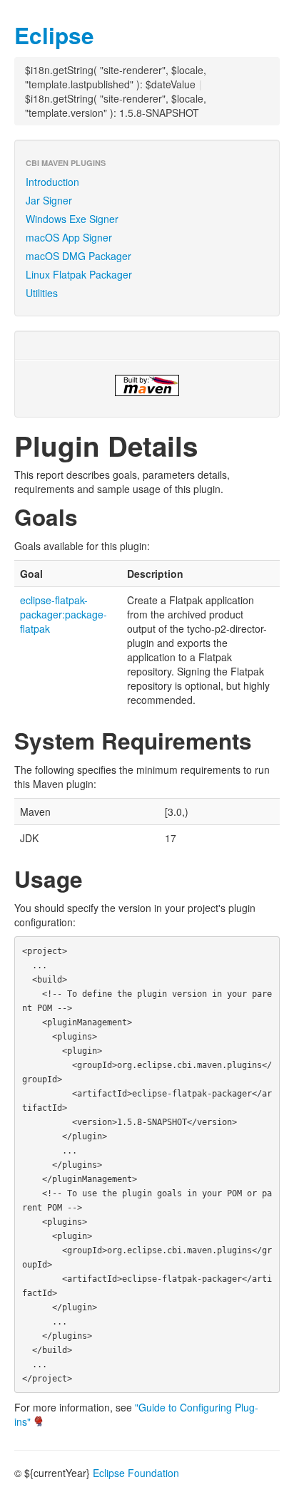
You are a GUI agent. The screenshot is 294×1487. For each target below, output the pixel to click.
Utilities (42, 293)
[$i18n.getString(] (147, 385)
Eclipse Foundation (136, 1473)
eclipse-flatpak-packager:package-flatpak (63, 614)
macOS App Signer (69, 237)
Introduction (52, 182)
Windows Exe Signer (72, 219)
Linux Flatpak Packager (79, 274)
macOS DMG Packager (78, 256)
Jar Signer (49, 200)
